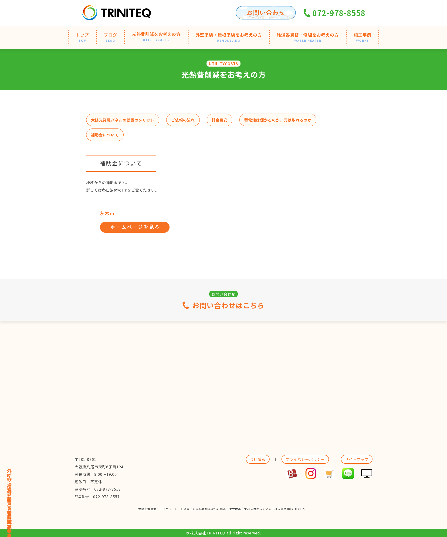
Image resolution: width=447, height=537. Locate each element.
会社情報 (258, 459)
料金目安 (219, 120)
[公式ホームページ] (366, 475)
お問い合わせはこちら (228, 305)
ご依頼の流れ (183, 120)
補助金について (105, 135)
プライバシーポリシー (305, 459)
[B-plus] (292, 475)
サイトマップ (357, 459)
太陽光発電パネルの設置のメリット (122, 120)
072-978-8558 (338, 12)
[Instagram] (311, 475)
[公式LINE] (348, 475)
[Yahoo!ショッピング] (329, 475)
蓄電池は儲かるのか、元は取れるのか (278, 120)
